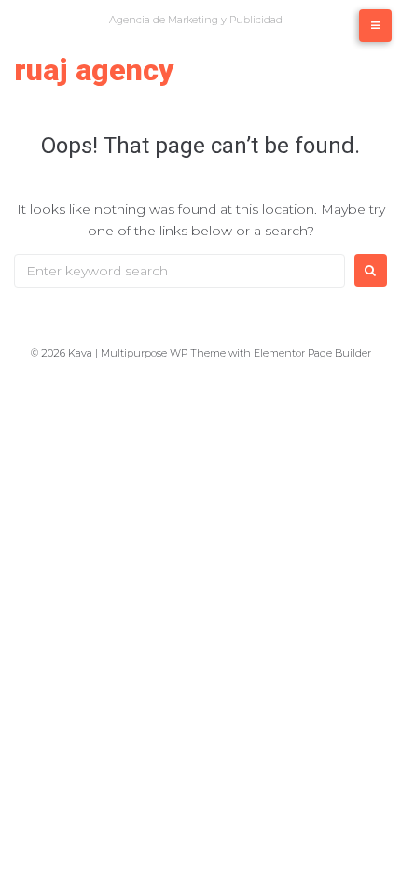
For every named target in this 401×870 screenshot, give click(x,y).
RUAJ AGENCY (94, 70)
